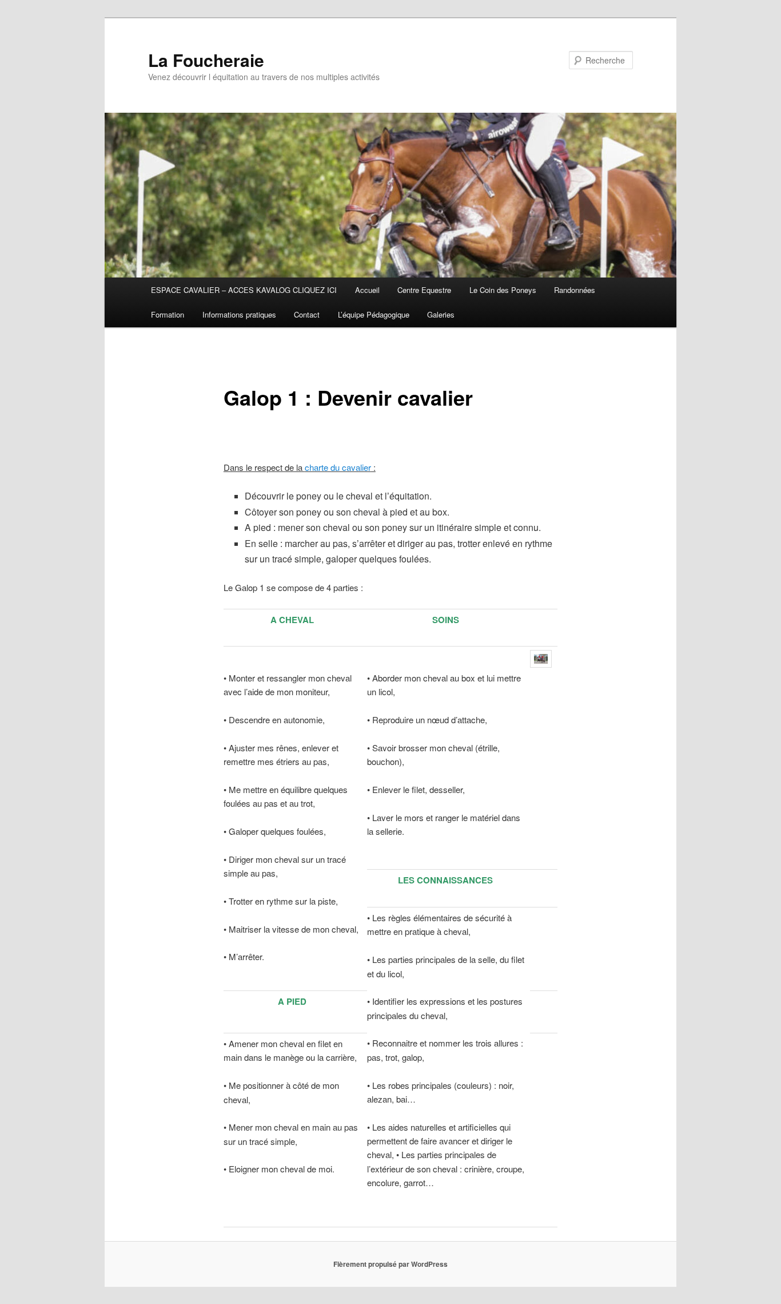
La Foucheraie (206, 59)
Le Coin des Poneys (502, 289)
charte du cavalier (338, 467)
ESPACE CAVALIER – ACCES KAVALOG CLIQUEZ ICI (244, 289)
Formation (167, 314)
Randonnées (574, 289)
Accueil (367, 289)
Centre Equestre (424, 289)
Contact (307, 314)
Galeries (441, 314)
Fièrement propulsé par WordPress (390, 1264)
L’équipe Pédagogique (373, 314)
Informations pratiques (239, 314)
